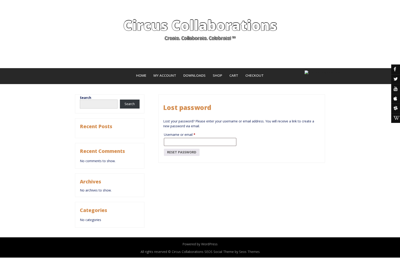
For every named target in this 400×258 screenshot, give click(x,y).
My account (164, 75)
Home (141, 75)
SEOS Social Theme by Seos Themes (232, 251)
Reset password (181, 152)
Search (85, 97)
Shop (217, 75)
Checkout (254, 75)
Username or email (186, 134)
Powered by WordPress (200, 244)
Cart (233, 75)
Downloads (194, 75)
